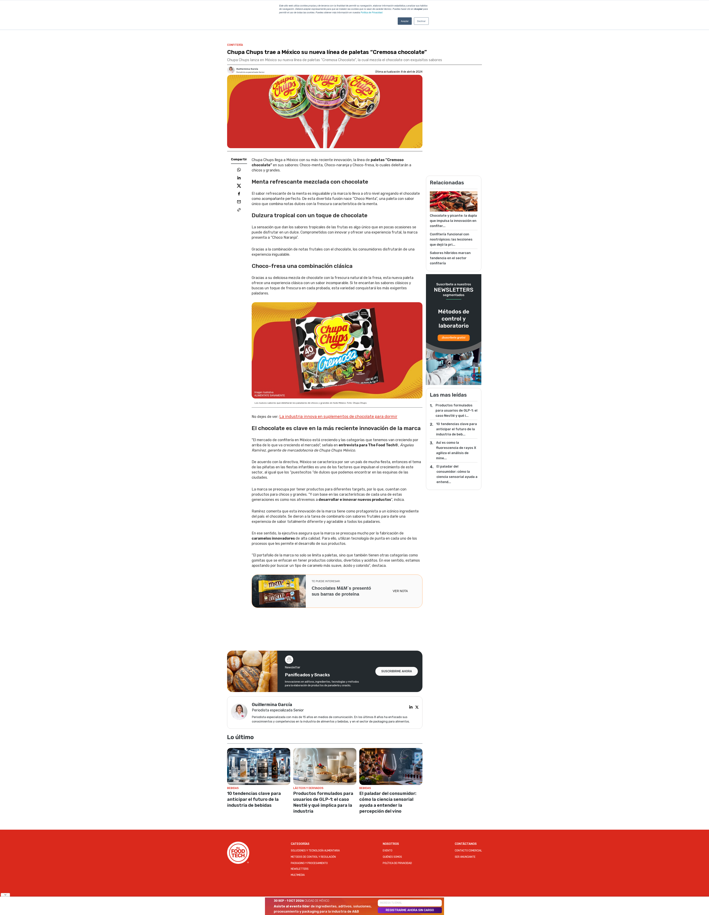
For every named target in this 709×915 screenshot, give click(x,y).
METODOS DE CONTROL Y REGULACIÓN (313, 856)
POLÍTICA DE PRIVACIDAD (397, 863)
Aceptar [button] (405, 21)
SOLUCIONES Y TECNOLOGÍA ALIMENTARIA (315, 850)
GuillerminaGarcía (247, 69)
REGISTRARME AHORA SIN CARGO (410, 910)
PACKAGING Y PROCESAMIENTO (309, 863)
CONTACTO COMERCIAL (468, 850)
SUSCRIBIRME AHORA (396, 671)
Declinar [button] (421, 21)
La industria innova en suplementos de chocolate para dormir (338, 416)
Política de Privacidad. (372, 12)
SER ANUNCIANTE (465, 856)
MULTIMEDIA (298, 875)
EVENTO (387, 850)
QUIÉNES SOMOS (392, 856)
